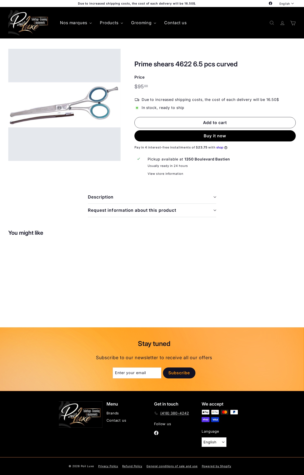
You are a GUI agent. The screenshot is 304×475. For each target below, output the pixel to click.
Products (110, 22)
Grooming (142, 22)
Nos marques (74, 22)
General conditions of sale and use (172, 466)
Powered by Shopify (216, 466)
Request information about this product (132, 210)
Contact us (175, 22)
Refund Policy (132, 466)
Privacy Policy (108, 466)
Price (139, 77)
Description (101, 197)
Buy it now (215, 135)
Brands (113, 413)
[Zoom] (64, 105)
